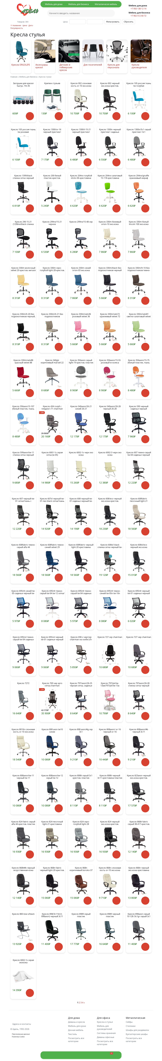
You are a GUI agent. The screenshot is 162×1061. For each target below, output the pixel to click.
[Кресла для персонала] (117, 41)
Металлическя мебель (106, 4)
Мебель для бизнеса (78, 4)
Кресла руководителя (139, 66)
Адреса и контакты (21, 1024)
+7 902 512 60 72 (138, 15)
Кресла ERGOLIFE (20, 64)
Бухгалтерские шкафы (137, 1034)
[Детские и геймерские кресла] (68, 41)
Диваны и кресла (76, 1022)
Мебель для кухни (77, 1026)
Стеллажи (130, 1026)
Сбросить (128, 21)
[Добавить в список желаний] (18, 118)
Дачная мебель (75, 1030)
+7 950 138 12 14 (138, 8)
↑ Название (15, 25)
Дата (30, 25)
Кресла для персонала (114, 66)
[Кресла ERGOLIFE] (20, 41)
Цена (25, 25)
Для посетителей (93, 64)
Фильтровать (112, 21)
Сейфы (129, 1022)
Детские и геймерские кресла (65, 67)
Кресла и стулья (105, 1022)
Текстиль (72, 1034)
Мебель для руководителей (104, 1027)
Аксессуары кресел (41, 66)
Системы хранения (106, 1033)
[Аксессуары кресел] (44, 41)
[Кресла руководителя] (141, 41)
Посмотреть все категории (76, 1040)
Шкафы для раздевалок (137, 1030)
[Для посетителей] (93, 41)
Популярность (16, 28)
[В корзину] (29, 116)
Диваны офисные (105, 1037)
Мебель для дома (53, 4)
